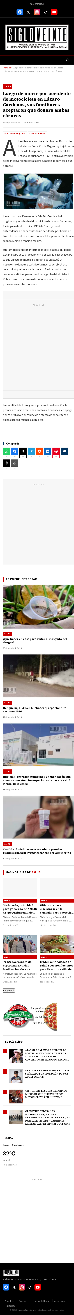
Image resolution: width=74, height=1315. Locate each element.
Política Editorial (41, 1301)
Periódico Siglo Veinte (26, 1310)
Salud (7, 86)
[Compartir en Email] (64, 451)
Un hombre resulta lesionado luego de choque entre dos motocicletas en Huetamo (46, 1094)
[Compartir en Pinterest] (56, 451)
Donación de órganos (14, 133)
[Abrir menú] (6, 59)
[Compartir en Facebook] (14, 451)
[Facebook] (20, 12)
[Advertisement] (37, 348)
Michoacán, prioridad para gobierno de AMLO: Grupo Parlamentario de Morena (20, 910)
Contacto (23, 1301)
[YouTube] (54, 12)
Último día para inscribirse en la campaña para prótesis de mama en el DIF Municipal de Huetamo (55, 912)
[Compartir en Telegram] (31, 451)
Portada (7, 67)
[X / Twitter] (28, 12)
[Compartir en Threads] (6, 463)
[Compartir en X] (23, 451)
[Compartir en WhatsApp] (6, 451)
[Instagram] (37, 12)
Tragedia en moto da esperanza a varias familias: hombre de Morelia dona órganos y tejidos (19, 969)
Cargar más (9, 990)
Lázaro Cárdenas (37, 133)
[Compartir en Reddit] (39, 451)
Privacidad (10, 1306)
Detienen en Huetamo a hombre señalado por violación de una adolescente (47, 1073)
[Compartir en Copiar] (14, 463)
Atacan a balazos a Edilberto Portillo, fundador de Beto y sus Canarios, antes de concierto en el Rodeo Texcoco (47, 1055)
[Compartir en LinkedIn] (47, 451)
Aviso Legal (59, 1301)
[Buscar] (67, 60)
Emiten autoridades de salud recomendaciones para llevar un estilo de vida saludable (56, 967)
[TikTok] (45, 12)
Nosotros (9, 1301)
